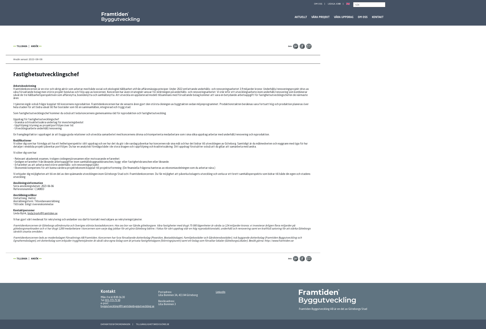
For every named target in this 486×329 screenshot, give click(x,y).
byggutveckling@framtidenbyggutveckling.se (127, 306)
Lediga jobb (334, 3)
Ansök (34, 46)
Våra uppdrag (343, 17)
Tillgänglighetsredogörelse (152, 324)
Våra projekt (320, 17)
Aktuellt (301, 17)
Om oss (318, 3)
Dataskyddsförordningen (115, 324)
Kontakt (377, 17)
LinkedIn (220, 292)
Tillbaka (22, 46)
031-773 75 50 (112, 300)
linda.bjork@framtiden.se (43, 213)
